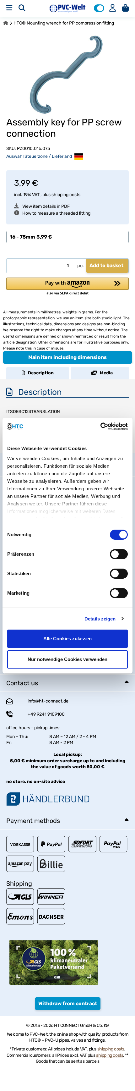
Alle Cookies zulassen (67, 638)
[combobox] (67, 237)
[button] (99, 8)
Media (105, 373)
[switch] (119, 554)
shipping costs (65, 194)
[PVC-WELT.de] (67, 8)
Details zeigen (100, 618)
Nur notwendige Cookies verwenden (67, 659)
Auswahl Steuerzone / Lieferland (39, 156)
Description (39, 373)
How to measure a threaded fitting (56, 213)
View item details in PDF (46, 206)
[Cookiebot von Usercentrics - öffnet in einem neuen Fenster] (100, 426)
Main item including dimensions (67, 357)
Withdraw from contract (67, 1003)
